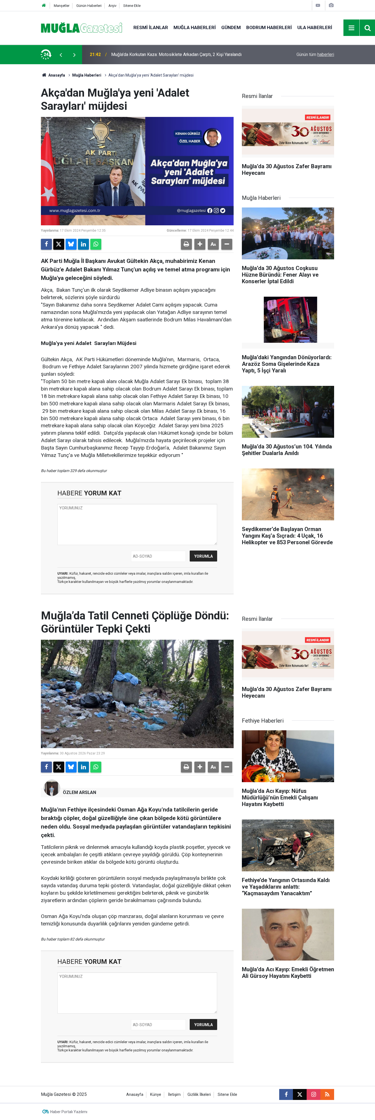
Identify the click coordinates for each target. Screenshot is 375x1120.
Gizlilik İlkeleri (199, 1094)
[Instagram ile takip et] (313, 1094)
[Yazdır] (186, 244)
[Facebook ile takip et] (286, 1094)
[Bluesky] (71, 244)
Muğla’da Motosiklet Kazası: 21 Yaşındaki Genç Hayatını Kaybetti (172, 54)
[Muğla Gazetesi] (81, 27)
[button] (199, 244)
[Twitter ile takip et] (300, 1094)
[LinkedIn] (83, 244)
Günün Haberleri (89, 6)
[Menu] (352, 28)
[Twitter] (58, 244)
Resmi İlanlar (150, 27)
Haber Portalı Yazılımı (68, 1112)
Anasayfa (56, 75)
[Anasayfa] (44, 6)
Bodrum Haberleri (269, 27)
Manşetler (61, 6)
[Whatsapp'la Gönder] (95, 244)
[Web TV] (318, 5)
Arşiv (112, 6)
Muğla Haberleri (194, 27)
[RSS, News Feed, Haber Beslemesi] (327, 1094)
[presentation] (61, 54)
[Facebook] (46, 244)
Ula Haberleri (314, 27)
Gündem (231, 27)
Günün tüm (315, 54)
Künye (155, 1094)
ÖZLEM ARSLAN (79, 792)
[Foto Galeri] (331, 5)
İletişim (174, 1094)
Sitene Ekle (132, 6)
